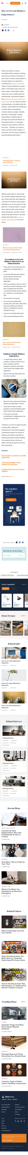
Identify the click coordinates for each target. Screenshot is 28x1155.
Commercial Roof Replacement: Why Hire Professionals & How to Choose (11, 834)
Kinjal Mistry (6, 24)
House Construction (8, 828)
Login (7, 3)
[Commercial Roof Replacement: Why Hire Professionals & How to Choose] (14, 819)
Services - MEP (6, 886)
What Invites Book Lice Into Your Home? (13, 932)
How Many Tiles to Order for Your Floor (13, 863)
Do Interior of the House (7, 575)
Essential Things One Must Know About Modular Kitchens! (12, 1027)
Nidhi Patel (6, 839)
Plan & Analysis (18, 1109)
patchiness (21, 99)
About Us (4, 1125)
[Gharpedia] (8, 1096)
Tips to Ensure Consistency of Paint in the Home (14, 456)
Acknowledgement (6, 1130)
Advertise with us (5, 1107)
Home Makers (15, 634)
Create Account (15, 3)
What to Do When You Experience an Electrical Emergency (12, 891)
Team (3, 1118)
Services (4, 1112)
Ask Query (10, 499)
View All (23, 615)
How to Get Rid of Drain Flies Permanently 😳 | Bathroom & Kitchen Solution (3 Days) (14, 986)
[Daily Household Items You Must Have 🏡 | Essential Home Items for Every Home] (14, 947)
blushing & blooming (10, 99)
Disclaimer (4, 1148)
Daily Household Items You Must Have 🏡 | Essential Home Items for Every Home (13, 958)
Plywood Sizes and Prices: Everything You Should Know (14, 1055)
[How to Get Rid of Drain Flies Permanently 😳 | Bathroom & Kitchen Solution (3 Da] (14, 974)
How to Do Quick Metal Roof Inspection (11, 662)
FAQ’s (3, 1123)
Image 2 (11, 476)
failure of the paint (18, 83)
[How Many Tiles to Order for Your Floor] (14, 850)
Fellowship (4, 1109)
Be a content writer (6, 1104)
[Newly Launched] (14, 595)
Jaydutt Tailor (6, 347)
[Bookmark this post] (13, 31)
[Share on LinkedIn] (5, 30)
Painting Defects (8, 738)
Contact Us (4, 1128)
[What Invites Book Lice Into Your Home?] (14, 922)
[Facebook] (24, 1121)
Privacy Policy (11, 1148)
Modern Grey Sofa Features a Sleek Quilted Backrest (3, 630)
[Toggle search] (22, 3)
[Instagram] (21, 1121)
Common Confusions (20, 1107)
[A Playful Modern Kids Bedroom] (16, 628)
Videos (16, 1112)
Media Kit (17, 1104)
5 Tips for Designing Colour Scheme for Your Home (11, 463)
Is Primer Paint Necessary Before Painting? (13, 470)
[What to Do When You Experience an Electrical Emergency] (14, 877)
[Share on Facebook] (8, 30)
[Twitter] (15, 1121)
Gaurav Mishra (6, 252)
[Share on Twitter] (3, 30)
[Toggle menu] (25, 3)
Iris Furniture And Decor (4, 634)
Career (3, 1121)
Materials (5, 19)
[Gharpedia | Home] (3, 3)
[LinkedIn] (18, 1121)
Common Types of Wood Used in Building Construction (14, 1082)
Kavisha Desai (7, 1059)
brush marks (5, 101)
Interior (4, 1022)
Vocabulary (17, 1114)
